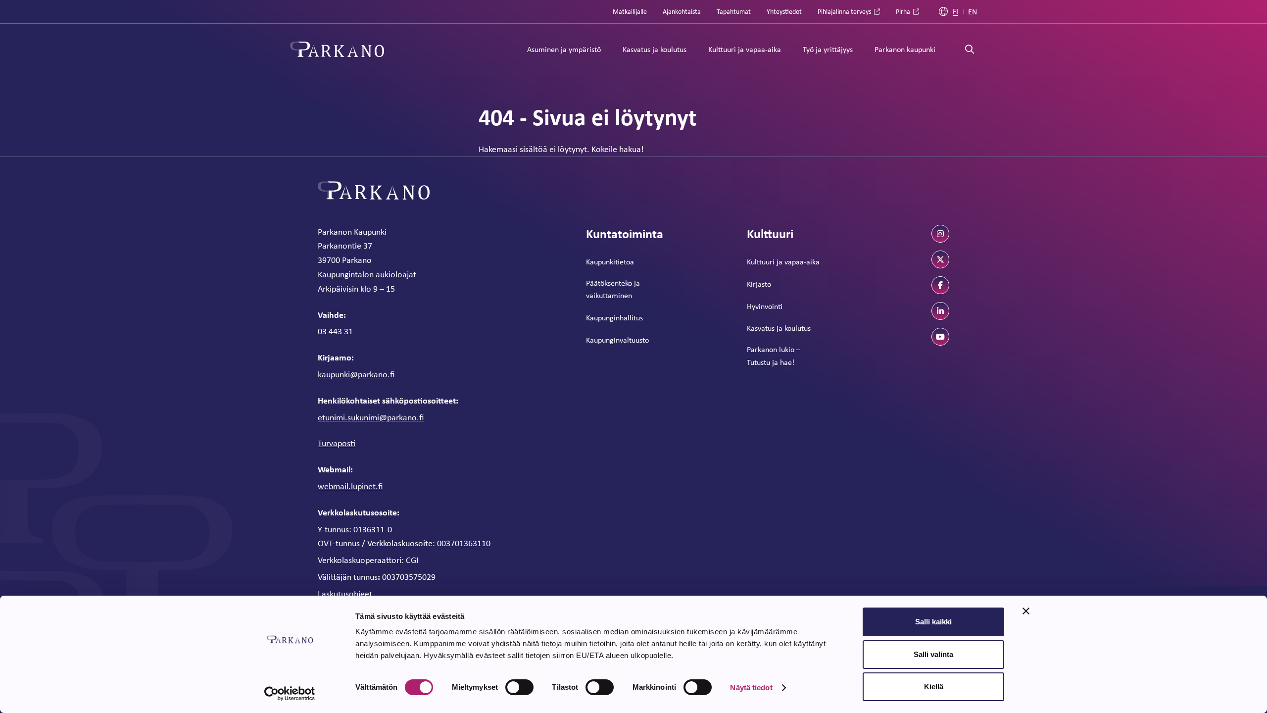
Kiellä (933, 686)
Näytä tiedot (751, 687)
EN (972, 12)
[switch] (519, 687)
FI (955, 11)
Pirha (903, 11)
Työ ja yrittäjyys (828, 49)
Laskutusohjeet (345, 594)
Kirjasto (759, 284)
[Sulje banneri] (1026, 611)
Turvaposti (336, 443)
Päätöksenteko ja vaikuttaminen (613, 289)
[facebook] (940, 285)
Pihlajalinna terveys (844, 11)
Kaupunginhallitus (614, 317)
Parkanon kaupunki (905, 49)
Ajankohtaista (682, 11)
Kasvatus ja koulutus (654, 49)
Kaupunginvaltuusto (617, 340)
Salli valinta (933, 654)
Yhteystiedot (784, 11)
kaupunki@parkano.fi (356, 374)
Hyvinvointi (764, 306)
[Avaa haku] (969, 49)
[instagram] (940, 234)
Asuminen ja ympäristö (564, 49)
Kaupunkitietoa (610, 261)
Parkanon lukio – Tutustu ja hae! (773, 355)
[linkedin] (940, 311)
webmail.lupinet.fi (350, 486)
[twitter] (940, 259)
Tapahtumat (734, 11)
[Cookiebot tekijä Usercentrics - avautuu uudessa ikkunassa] (289, 693)
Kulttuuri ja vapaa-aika (744, 49)
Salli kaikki (933, 621)
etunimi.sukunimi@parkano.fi (371, 417)
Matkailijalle (630, 11)
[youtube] (940, 337)
